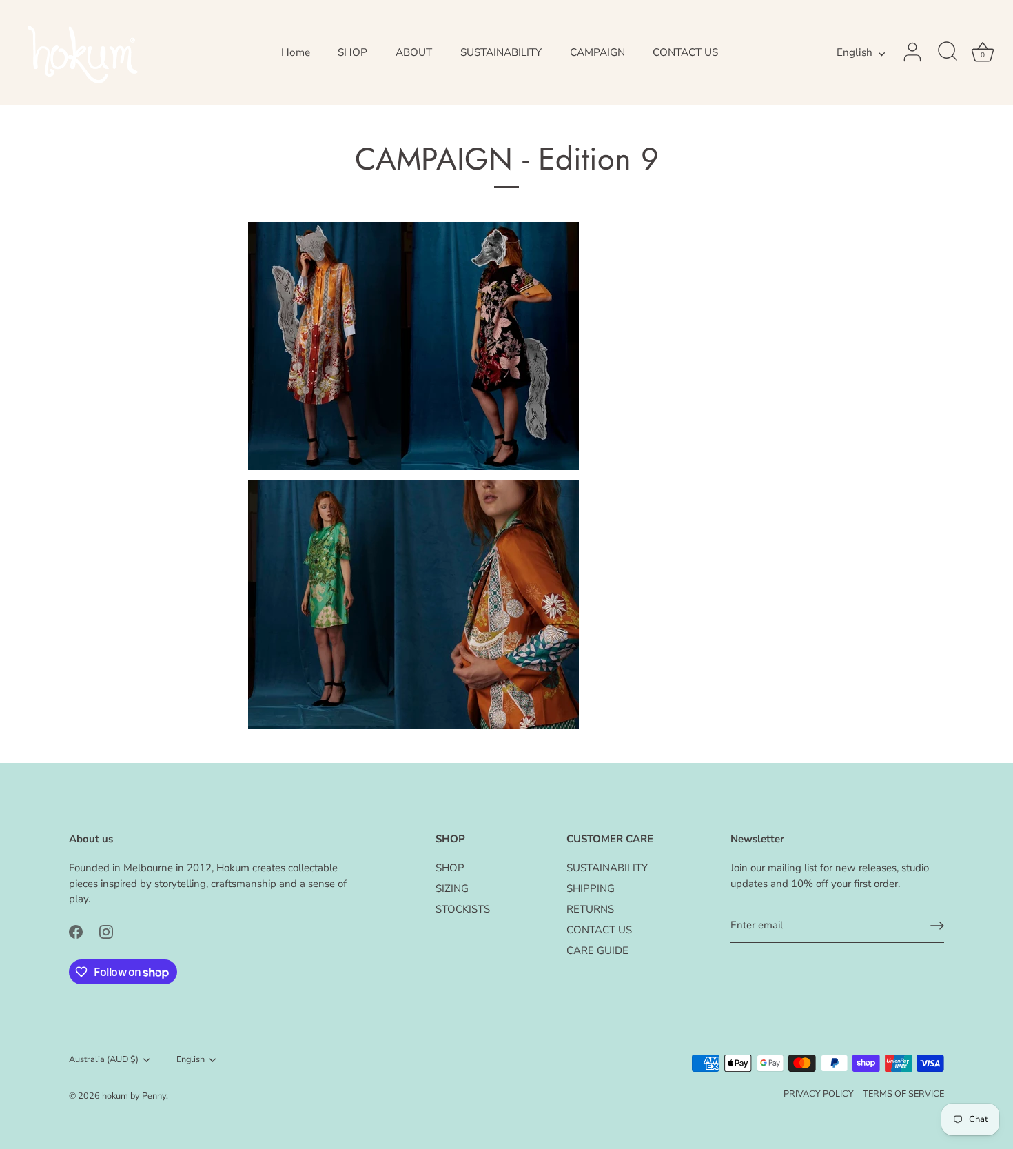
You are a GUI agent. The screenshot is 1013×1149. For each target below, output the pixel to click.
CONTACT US (685, 52)
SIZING (452, 888)
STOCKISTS (463, 909)
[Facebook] (76, 931)
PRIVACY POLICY (819, 1094)
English (854, 52)
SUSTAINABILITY (501, 52)
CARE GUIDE (597, 950)
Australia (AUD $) (104, 1060)
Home (295, 52)
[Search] (947, 52)
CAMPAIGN (597, 52)
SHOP (352, 52)
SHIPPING (590, 888)
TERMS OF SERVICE (903, 1094)
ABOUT (414, 52)
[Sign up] (937, 926)
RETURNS (590, 909)
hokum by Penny (134, 1096)
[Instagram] (106, 931)
